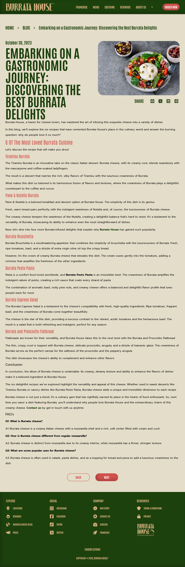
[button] (152, 101)
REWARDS (125, 7)
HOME (9, 27)
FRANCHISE (81, 7)
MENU (96, 7)
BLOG (26, 27)
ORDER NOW (171, 7)
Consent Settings (92, 549)
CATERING (110, 7)
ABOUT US (141, 7)
